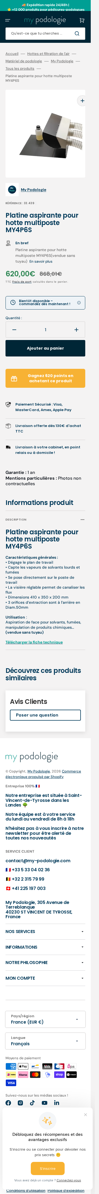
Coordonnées (18, 1190)
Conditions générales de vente (58, 1190)
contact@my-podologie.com (38, 852)
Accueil (12, 54)
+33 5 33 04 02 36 (31, 861)
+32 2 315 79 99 (28, 871)
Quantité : (14, 310)
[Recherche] (78, 33)
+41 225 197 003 (28, 880)
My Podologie (62, 61)
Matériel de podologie (24, 61)
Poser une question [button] (37, 707)
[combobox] (45, 33)
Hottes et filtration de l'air (48, 54)
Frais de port (22, 273)
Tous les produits (20, 68)
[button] (8, 20)
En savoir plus (41, 253)
